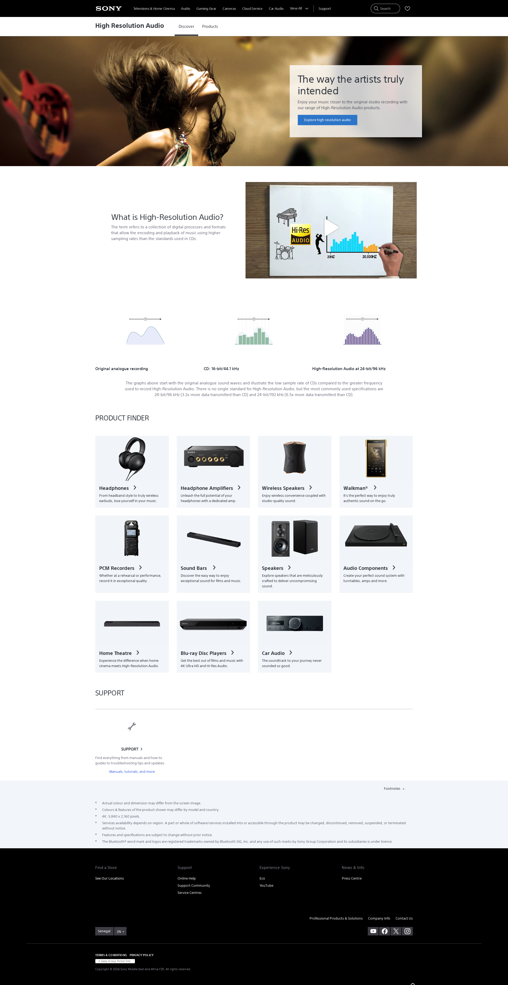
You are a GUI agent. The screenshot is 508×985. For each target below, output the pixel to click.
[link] (186, 26)
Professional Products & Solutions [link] (336, 918)
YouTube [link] (266, 885)
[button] (331, 227)
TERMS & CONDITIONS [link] (111, 955)
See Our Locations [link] (109, 878)
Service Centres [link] (190, 892)
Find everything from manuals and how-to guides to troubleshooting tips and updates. (130, 760)
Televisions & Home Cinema (154, 8)
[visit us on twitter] (396, 931)
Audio (185, 8)
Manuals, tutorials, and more (132, 771)
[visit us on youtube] (373, 931)
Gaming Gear (206, 8)
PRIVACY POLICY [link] (141, 955)
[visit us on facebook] (384, 931)
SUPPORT (129, 749)
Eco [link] (262, 878)
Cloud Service (252, 8)
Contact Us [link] (404, 918)
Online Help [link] (187, 878)
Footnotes (392, 788)
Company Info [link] (379, 918)
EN (119, 931)
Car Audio (276, 8)
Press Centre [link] (352, 878)
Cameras (229, 8)
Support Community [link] (194, 885)
